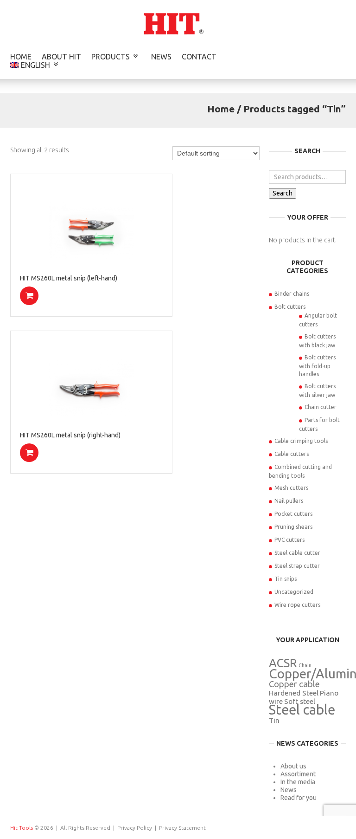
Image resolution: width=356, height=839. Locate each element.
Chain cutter (321, 407)
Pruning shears (293, 527)
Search (282, 193)
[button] (29, 295)
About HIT (61, 56)
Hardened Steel (293, 693)
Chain (305, 665)
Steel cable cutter (297, 553)
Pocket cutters (293, 514)
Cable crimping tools (301, 441)
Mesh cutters (291, 488)
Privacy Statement (182, 828)
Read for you (298, 797)
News (161, 56)
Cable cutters (291, 454)
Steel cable (302, 709)
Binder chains (291, 294)
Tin (274, 720)
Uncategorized (293, 592)
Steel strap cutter (297, 566)
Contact (199, 56)
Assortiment (298, 774)
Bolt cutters (289, 307)
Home (21, 56)
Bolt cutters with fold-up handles (317, 365)
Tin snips (285, 579)
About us (293, 766)
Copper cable (294, 684)
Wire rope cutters (297, 605)
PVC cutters (289, 540)
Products (110, 56)
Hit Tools (21, 828)
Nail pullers (288, 501)
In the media (297, 782)
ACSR (283, 663)
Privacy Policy (134, 828)
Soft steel (299, 701)
